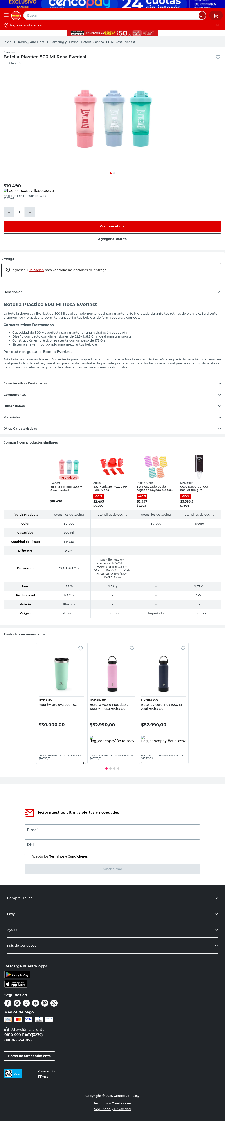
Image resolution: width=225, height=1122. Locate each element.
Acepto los (60, 856)
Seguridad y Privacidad (112, 1109)
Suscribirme (112, 869)
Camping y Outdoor (64, 42)
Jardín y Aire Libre (31, 42)
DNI (30, 845)
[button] (61, 684)
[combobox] (114, 15)
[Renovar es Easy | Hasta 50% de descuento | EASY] (112, 33)
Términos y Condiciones (112, 1103)
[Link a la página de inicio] (10, 42)
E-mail (32, 830)
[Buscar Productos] (202, 15)
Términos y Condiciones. (68, 856)
